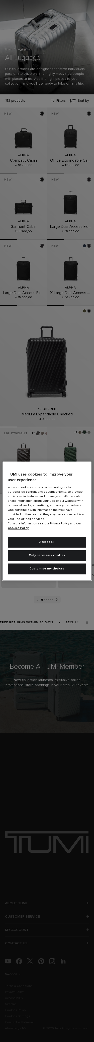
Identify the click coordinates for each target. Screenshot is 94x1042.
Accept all (47, 542)
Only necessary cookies (47, 555)
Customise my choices (47, 568)
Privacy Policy (59, 523)
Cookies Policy (18, 528)
